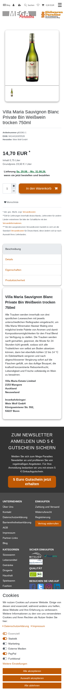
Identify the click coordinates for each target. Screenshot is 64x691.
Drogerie (7, 570)
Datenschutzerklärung (15, 517)
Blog (8, 5)
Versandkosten (29, 212)
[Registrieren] (20, 5)
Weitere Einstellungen (15, 663)
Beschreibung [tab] (13, 249)
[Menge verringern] (13, 190)
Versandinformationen (12, 223)
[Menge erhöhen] (13, 185)
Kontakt (7, 512)
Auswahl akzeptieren (32, 678)
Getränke (8, 565)
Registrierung (42, 517)
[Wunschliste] (38, 5)
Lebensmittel (10, 559)
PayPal (12, 653)
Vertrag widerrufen (48, 523)
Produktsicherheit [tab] (15, 280)
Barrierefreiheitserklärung (17, 522)
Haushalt (8, 575)
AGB (5, 527)
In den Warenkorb (38, 188)
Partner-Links (10, 537)
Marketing (14, 643)
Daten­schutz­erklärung (17, 626)
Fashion (7, 585)
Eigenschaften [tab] (13, 269)
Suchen (30, 5)
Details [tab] (9, 259)
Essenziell (14, 633)
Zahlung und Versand (47, 506)
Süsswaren (9, 554)
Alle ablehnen (32, 685)
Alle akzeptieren (32, 671)
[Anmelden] (13, 5)
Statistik (12, 638)
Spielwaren (9, 580)
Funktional (14, 658)
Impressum (9, 532)
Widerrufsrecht (43, 512)
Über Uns (8, 506)
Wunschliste (12, 202)
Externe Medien (17, 648)
